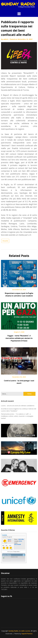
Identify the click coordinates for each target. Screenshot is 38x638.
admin (5, 39)
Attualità (5, 241)
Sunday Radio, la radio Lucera (19, 631)
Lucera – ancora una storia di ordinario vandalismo (17, 406)
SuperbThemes (27, 634)
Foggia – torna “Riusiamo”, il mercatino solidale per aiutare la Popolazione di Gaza (19, 338)
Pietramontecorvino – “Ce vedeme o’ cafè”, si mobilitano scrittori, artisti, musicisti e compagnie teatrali (17, 416)
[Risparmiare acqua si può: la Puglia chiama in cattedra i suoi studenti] (19, 273)
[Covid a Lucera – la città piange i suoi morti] (19, 360)
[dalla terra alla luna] (19, 430)
